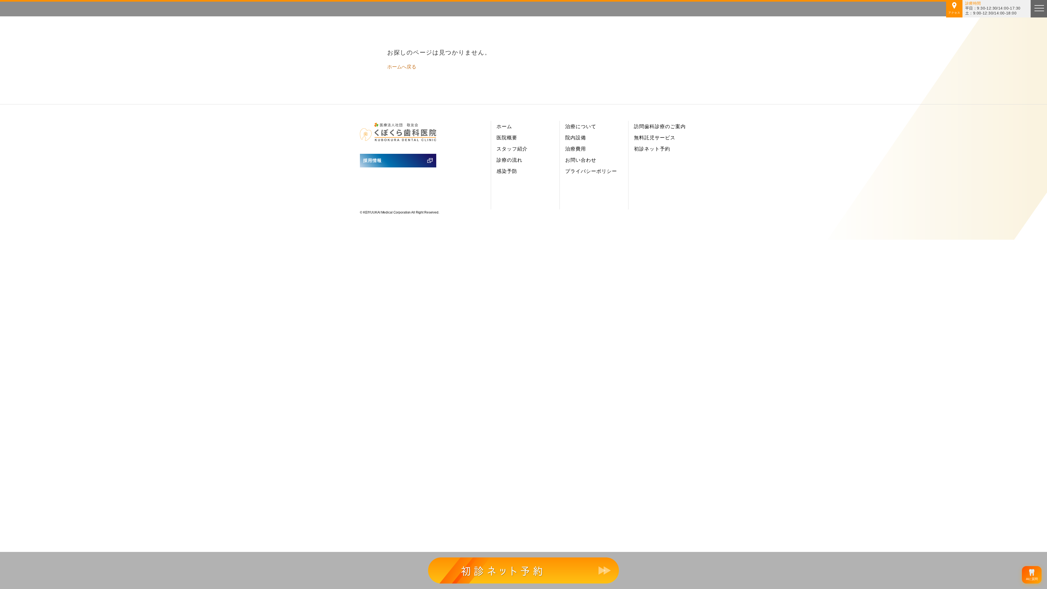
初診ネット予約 (652, 149)
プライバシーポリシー (591, 171)
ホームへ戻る (401, 67)
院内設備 (575, 137)
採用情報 (372, 160)
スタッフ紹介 (512, 149)
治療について (580, 126)
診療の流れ (509, 160)
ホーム (504, 126)
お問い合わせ (580, 160)
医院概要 (507, 137)
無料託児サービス (654, 137)
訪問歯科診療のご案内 (660, 126)
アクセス (954, 12)
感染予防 (507, 171)
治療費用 (575, 149)
